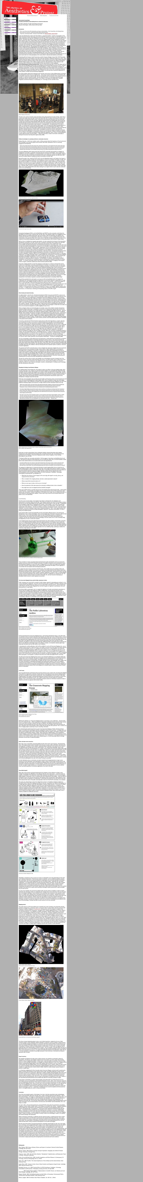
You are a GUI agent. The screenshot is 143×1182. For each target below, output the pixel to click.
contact (6, 31)
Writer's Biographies (43, 15)
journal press (8, 28)
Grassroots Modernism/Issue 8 (32, 15)
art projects (7, 20)
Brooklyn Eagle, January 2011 (51, 33)
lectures (6, 26)
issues (6, 18)
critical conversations (10, 23)
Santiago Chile (37, 909)
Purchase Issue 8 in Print (54, 15)
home (6, 33)
